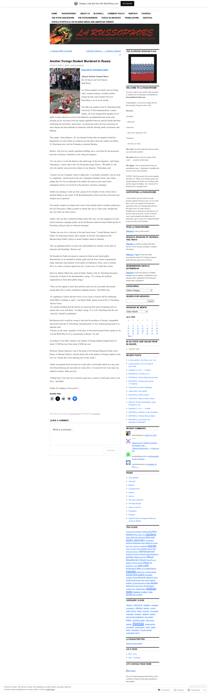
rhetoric (129, 624)
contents (146, 605)
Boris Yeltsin (138, 534)
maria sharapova (152, 554)
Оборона (147, 17)
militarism (145, 614)
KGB (141, 551)
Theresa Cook (136, 443)
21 (147, 330)
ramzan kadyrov (151, 568)
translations (135, 630)
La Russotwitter (135, 639)
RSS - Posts (133, 654)
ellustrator (136, 543)
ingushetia (143, 549)
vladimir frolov (130, 589)
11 (133, 328)
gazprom (143, 546)
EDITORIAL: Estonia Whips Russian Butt (143, 377)
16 (157, 328)
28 (147, 333)
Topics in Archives (111, 17)
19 (138, 330)
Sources (146, 13)
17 (128, 330)
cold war (134, 537)
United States (139, 586)
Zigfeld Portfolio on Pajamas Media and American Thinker (83, 21)
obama (146, 562)
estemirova (148, 543)
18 (133, 330)
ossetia (135, 566)
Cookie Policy (50, 689)
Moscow (143, 560)
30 (157, 333)
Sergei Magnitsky (139, 577)
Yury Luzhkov (138, 594)
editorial (129, 543)
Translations (132, 17)
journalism (129, 552)
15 (152, 328)
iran (154, 548)
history (128, 549)
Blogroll (99, 13)
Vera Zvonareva (149, 586)
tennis (148, 583)
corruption (154, 605)
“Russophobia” (68, 13)
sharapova (149, 577)
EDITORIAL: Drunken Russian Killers (142, 416)
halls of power (131, 611)
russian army (140, 572)
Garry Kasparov (135, 546)
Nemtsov (133, 13)
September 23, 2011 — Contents (140, 408)
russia (131, 571)
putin (139, 568)
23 (157, 330)
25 (133, 333)
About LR (85, 13)
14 (147, 328)
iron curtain (154, 611)
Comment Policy (116, 13)
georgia (152, 546)
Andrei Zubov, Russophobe (138, 391)
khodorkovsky (149, 551)
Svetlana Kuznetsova (139, 583)
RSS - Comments (134, 657)
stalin (147, 580)
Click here (129, 231)
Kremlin (136, 554)
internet (149, 549)
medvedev (130, 557)
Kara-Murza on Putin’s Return (139, 395)
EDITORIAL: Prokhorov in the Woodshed (143, 412)
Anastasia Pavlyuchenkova (134, 532)
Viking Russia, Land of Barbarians (140, 387)
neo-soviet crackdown (135, 617)
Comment (110, 450)
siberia (156, 577)
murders (153, 614)
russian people (150, 624)
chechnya (151, 534)
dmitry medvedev (135, 540)
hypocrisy (134, 549)
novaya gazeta (137, 562)
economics (149, 540)
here (137, 254)
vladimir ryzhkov (140, 591)
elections (146, 608)
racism (143, 568)
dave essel (150, 537)
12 (138, 328)
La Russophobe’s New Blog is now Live (142, 360)
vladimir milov (140, 589)
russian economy (150, 572)
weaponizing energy (133, 633)
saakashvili (129, 577)
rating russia (150, 620)
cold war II (141, 537)
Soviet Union (135, 580)
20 (142, 330)
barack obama (147, 531)
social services (140, 627)
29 (152, 333)
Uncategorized (74, 413)
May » (130, 336)
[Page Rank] (130, 671)
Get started (127, 3)
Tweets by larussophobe (134, 643)
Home (54, 13)
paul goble (143, 565)
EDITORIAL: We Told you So (139, 373)
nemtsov (129, 562)
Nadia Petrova (151, 560)
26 (138, 333)
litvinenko (138, 614)
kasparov (136, 551)
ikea (138, 549)
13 (142, 328)
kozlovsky (129, 554)
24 (128, 333)
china (128, 537)
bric (144, 535)
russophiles (148, 575)
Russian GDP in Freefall (61, 51)
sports (142, 580)
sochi (128, 580)
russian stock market (135, 574)
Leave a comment (77, 65)
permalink (96, 413)
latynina (142, 554)
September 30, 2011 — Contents (140, 370)
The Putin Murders (88, 17)
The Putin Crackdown (63, 17)
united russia (130, 586)
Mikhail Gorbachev (140, 557)
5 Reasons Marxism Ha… (141, 448)
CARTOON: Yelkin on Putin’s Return (142, 398)
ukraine (154, 582)
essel (143, 543)
